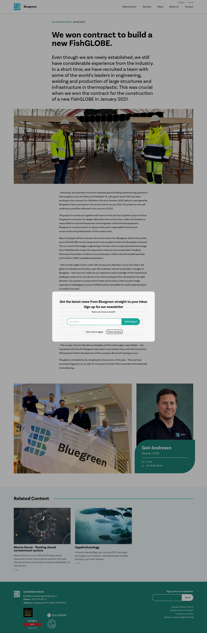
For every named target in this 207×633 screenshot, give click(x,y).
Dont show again (94, 331)
